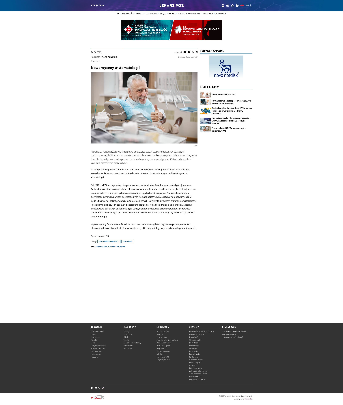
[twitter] (193, 52)
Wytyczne (160, 348)
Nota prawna (95, 354)
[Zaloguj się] (223, 5)
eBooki (172, 13)
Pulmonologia (194, 362)
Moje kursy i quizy (163, 346)
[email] (185, 52)
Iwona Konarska (109, 56)
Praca (93, 343)
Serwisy (126, 331)
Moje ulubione (161, 337)
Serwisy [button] (139, 13)
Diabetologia (194, 346)
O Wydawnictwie (97, 331)
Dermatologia (194, 343)
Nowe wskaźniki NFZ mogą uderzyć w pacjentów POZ (229, 129)
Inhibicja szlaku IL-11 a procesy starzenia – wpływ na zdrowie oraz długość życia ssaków (231, 121)
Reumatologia (194, 354)
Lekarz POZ (193, 337)
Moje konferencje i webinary (167, 340)
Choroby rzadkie (195, 340)
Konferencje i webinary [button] (189, 13)
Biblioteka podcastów (197, 379)
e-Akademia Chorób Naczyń (232, 337)
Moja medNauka (162, 331)
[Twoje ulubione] (232, 5)
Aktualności (127, 241)
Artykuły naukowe (163, 351)
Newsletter (95, 337)
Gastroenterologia (196, 360)
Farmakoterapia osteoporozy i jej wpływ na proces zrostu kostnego (231, 102)
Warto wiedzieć (195, 376)
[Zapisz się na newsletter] (228, 5)
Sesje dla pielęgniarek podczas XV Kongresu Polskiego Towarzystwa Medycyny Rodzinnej (232, 111)
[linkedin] (196, 52)
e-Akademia (128, 346)
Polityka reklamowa (98, 348)
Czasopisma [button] (151, 13)
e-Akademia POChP (229, 334)
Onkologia (193, 348)
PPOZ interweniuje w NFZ (223, 94)
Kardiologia (193, 357)
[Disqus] (144, 283)
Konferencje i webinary (132, 343)
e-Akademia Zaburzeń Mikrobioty (234, 331)
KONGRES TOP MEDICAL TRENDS (201, 331)
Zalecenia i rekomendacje (198, 371)
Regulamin (95, 357)
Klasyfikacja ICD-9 (162, 357)
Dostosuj (159, 334)
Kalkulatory (160, 354)
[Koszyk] (237, 5)
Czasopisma (128, 334)
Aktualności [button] (128, 13)
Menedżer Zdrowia (196, 334)
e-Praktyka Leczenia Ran (198, 374)
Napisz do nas (96, 351)
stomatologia (101, 246)
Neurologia (193, 351)
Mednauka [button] (221, 13)
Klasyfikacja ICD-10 (163, 360)
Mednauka (128, 348)
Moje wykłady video (163, 343)
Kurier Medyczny (195, 368)
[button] (248, 5)
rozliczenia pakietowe (116, 246)
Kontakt (94, 340)
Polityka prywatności (98, 346)
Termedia (248, 399)
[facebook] (189, 52)
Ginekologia (193, 365)
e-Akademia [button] (208, 13)
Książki (163, 13)
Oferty (93, 334)
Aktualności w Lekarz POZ (108, 241)
